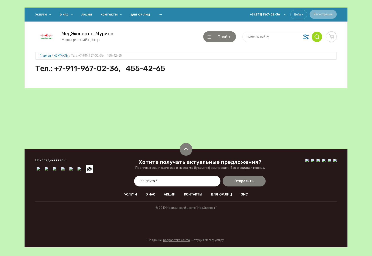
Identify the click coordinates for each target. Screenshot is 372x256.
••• (160, 14)
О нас (64, 14)
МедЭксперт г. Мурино (87, 33)
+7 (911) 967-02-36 (265, 14)
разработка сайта (176, 240)
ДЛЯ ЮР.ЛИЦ (140, 14)
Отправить (244, 181)
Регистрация (323, 14)
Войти (298, 14)
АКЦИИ (86, 14)
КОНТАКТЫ (109, 14)
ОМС (244, 194)
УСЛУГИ (41, 14)
